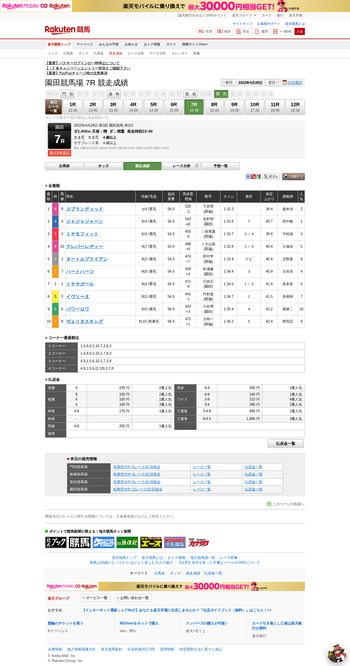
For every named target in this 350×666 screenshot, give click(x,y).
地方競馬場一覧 (202, 558)
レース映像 (229, 558)
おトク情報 (152, 44)
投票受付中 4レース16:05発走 (137, 474)
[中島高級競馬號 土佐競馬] (175, 542)
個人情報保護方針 (81, 649)
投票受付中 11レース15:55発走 (137, 489)
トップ (53, 53)
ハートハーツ (80, 271)
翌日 (271, 82)
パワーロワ (77, 309)
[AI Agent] (337, 653)
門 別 (67, 94)
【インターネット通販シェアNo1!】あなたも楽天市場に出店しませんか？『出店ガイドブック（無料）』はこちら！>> (177, 610)
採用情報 (167, 649)
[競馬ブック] (56, 542)
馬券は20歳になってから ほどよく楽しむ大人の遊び (131, 562)
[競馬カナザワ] (198, 542)
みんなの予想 (109, 44)
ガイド (171, 44)
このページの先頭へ (288, 504)
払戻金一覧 (285, 443)
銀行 (280, 15)
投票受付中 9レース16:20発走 (137, 482)
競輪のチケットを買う (65, 623)
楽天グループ (242, 15)
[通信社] (127, 542)
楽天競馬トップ (59, 44)
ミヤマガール (80, 284)
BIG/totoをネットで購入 (139, 623)
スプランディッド (84, 209)
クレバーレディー (84, 246)
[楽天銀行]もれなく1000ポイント (202, 15)
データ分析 (158, 53)
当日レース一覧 (53, 106)
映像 (196, 53)
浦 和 (114, 94)
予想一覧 (221, 166)
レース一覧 (202, 467)
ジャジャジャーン (84, 221)
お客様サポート (268, 24)
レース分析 (136, 53)
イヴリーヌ (77, 296)
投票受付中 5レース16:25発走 (137, 467)
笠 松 (190, 94)
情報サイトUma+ (195, 44)
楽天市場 (295, 15)
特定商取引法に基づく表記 (200, 649)
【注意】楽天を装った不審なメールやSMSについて (218, 562)
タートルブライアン (87, 259)
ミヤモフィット (82, 234)
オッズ (83, 53)
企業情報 (55, 649)
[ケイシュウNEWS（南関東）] (103, 542)
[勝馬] (80, 542)
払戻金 (99, 53)
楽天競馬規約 (111, 649)
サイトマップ (242, 24)
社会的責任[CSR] (141, 649)
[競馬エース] (151, 542)
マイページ (85, 44)
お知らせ (131, 44)
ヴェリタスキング (84, 321)
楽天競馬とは (295, 24)
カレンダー (179, 53)
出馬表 (68, 53)
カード (267, 15)
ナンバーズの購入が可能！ (207, 623)
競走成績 (115, 53)
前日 (229, 82)
